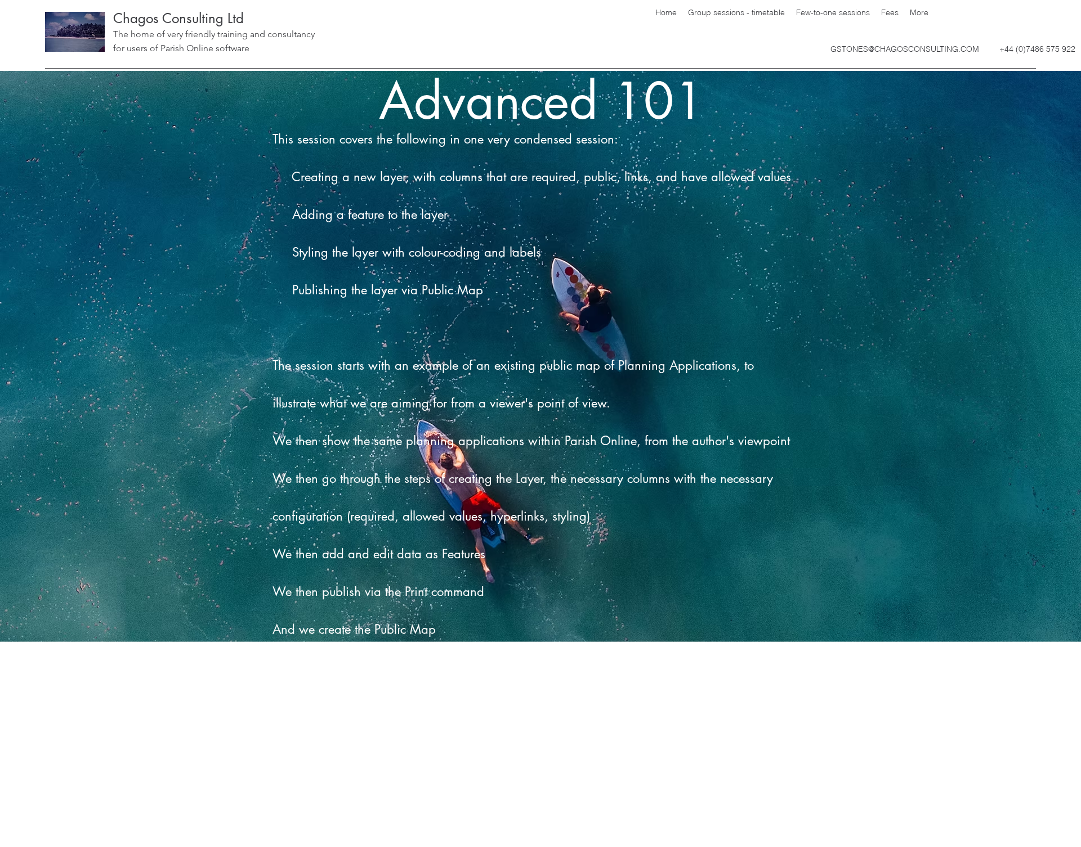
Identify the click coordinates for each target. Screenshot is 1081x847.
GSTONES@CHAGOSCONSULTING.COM (904, 49)
